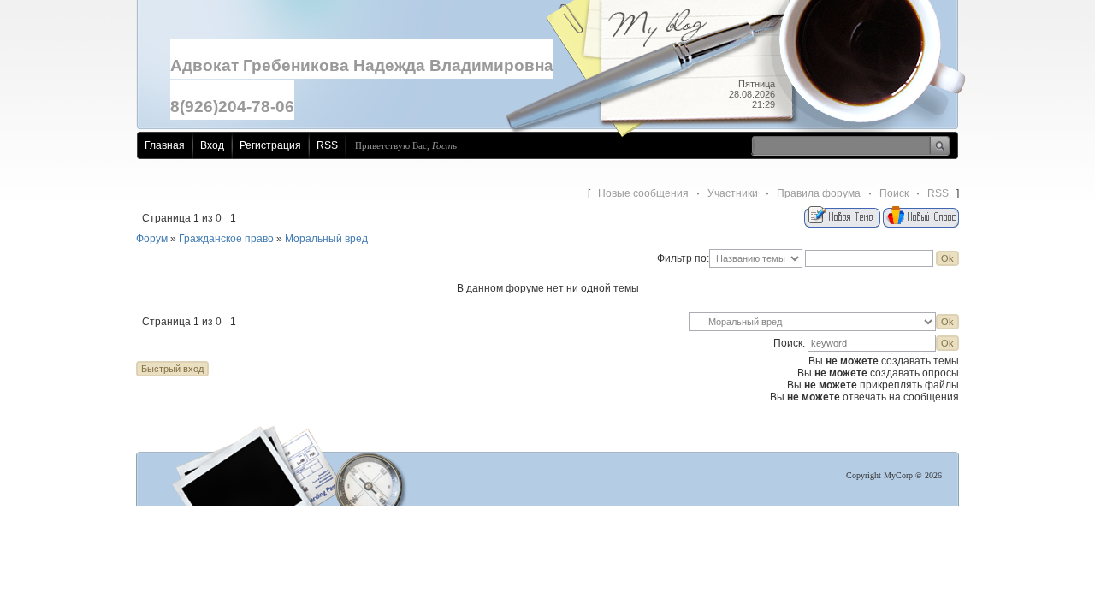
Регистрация (270, 145)
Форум (152, 239)
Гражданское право (226, 239)
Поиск (894, 193)
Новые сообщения (643, 193)
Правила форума (819, 193)
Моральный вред (326, 239)
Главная (165, 145)
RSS (327, 145)
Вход (212, 145)
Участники (732, 193)
